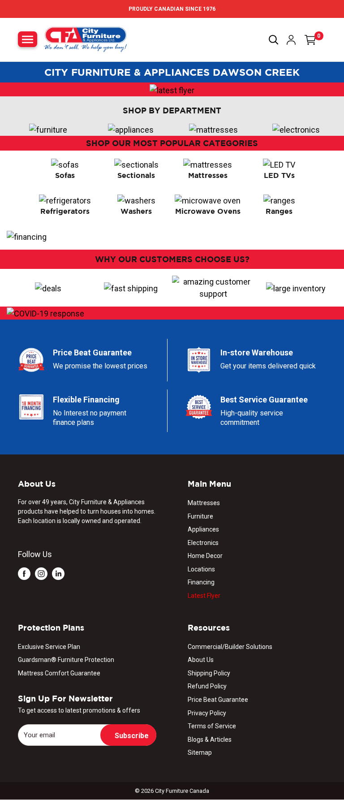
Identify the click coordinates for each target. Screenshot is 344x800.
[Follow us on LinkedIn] (58, 572)
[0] (310, 40)
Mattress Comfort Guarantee (59, 673)
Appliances (203, 529)
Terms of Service (212, 726)
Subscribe (132, 735)
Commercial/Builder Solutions (230, 646)
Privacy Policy (207, 713)
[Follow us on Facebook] (24, 572)
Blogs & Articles (210, 739)
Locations (201, 569)
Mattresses (204, 502)
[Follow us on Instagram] (41, 572)
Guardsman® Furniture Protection (66, 659)
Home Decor (205, 555)
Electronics (203, 542)
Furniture (200, 516)
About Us (201, 659)
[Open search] (274, 40)
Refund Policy (207, 686)
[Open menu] (27, 39)
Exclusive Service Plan (49, 646)
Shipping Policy (209, 673)
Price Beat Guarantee (218, 699)
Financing (201, 582)
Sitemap (200, 752)
